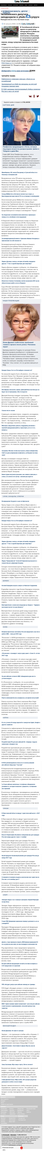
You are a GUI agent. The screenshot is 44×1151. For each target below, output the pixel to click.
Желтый (12, 1112)
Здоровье (12, 1114)
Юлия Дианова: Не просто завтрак (12, 1030)
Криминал (20, 1110)
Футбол (3, 1118)
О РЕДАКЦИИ (5, 1135)
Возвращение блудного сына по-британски (15, 501)
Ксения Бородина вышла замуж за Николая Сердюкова (19, 585)
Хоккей (3, 1120)
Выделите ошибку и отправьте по (17, 102)
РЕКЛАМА (13, 1135)
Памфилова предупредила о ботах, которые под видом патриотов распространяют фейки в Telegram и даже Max (21, 149)
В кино (12, 1108)
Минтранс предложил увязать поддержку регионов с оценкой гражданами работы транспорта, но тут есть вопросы (18, 428)
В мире (3, 1101)
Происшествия (31, 1108)
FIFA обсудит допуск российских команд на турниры (18, 984)
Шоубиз (6, 581)
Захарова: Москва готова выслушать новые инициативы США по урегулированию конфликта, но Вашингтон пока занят (20, 453)
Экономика (4, 1110)
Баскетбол (12, 1118)
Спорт (5, 895)
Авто (27, 1110)
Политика (4, 1108)
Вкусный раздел (9, 1026)
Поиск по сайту (5, 8)
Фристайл (12, 1121)
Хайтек (5, 717)
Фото (2, 1102)
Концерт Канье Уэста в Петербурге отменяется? (17, 370)
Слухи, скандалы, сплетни (13, 496)
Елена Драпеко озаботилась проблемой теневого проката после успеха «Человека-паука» (19, 345)
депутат (24, 11)
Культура (3, 1112)
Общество (20, 1108)
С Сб (28, 24)
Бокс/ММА (4, 1123)
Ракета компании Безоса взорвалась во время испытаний (20, 698)
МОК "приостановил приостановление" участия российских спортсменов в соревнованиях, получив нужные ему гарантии (21, 1006)
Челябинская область (11, 11)
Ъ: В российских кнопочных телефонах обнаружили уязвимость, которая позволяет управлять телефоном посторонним (19, 786)
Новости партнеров (7, 1104)
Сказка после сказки (8, 410)
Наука (5, 627)
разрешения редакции (8, 1140)
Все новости (4, 1099)
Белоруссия (22, 1120)
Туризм (5, 808)
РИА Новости (6, 63)
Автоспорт (12, 1120)
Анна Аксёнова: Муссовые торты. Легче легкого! (17, 1064)
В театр (3, 1114)
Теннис (3, 1121)
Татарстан (21, 1118)
